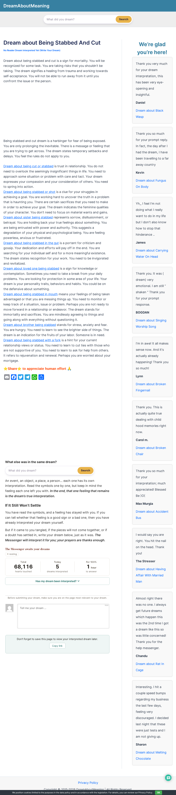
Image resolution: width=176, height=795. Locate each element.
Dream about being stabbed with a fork (32, 340)
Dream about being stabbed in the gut (31, 243)
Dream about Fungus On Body (151, 183)
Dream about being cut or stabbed (28, 166)
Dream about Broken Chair (151, 451)
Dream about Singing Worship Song (151, 323)
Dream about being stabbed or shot (29, 192)
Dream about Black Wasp (149, 114)
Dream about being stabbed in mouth (30, 294)
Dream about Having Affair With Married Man (151, 575)
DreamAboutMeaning (26, 5)
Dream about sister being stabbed (28, 217)
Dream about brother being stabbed (29, 325)
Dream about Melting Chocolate (151, 755)
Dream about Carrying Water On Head (152, 253)
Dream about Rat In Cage (150, 667)
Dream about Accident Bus (152, 515)
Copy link (57, 645)
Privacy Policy (88, 782)
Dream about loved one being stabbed (31, 268)
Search (123, 19)
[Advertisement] (57, 113)
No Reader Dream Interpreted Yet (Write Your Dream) (31, 50)
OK (158, 792)
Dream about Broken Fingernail (151, 387)
